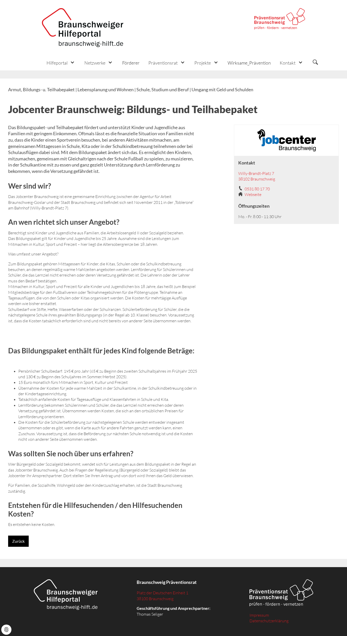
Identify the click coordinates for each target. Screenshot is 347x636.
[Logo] (82, 27)
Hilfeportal (57, 63)
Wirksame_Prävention (249, 63)
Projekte (202, 63)
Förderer (130, 63)
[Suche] (315, 62)
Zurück (18, 541)
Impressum (259, 615)
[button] (61, 62)
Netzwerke (94, 63)
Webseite (253, 194)
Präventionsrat (163, 63)
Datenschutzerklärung (269, 620)
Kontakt (287, 63)
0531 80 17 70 (257, 188)
